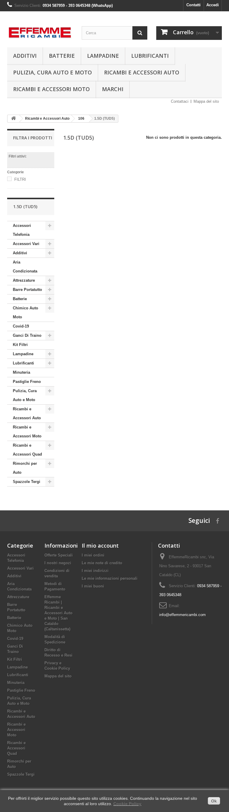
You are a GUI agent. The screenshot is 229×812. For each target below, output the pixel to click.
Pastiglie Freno (27, 381)
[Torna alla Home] (13, 118)
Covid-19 (21, 326)
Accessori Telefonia (22, 230)
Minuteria (21, 372)
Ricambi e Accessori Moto (51, 89)
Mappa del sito (206, 101)
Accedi (212, 5)
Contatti (193, 5)
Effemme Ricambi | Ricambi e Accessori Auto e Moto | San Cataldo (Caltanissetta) (58, 613)
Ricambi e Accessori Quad (27, 449)
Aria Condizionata (25, 266)
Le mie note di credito (102, 563)
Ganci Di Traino (27, 335)
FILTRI (20, 179)
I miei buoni (93, 586)
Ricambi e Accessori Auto (141, 72)
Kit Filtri (20, 344)
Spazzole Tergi (26, 481)
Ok (214, 801)
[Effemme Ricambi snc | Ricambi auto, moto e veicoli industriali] (40, 31)
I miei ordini (93, 555)
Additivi (25, 55)
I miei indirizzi (95, 570)
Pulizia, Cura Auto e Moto (52, 72)
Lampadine (103, 55)
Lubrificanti (150, 55)
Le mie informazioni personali (109, 578)
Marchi (112, 89)
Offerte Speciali (58, 555)
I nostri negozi (57, 563)
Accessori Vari (26, 243)
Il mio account (100, 545)
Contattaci (179, 101)
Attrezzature (24, 280)
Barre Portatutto (27, 289)
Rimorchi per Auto (25, 468)
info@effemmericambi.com (182, 614)
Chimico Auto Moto (25, 312)
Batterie (62, 55)
